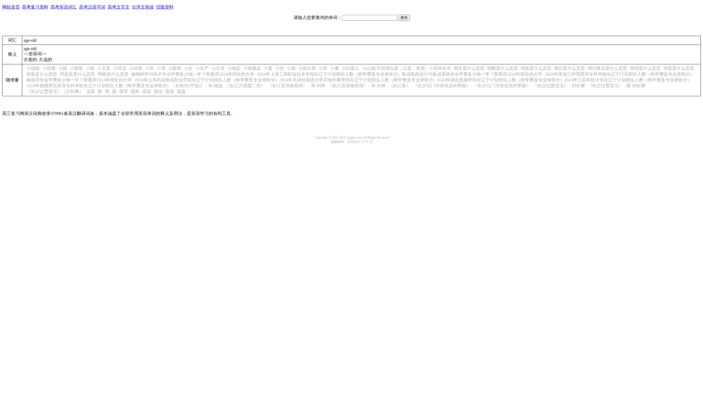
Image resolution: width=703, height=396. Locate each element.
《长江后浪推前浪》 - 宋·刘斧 (296, 85)
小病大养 (307, 68)
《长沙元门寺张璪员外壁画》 (441, 85)
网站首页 (11, 7)
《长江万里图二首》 (245, 85)
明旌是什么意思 (536, 68)
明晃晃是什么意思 (77, 74)
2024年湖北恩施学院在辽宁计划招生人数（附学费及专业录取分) (499, 80)
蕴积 (135, 91)
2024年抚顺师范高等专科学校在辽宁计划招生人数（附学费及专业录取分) (97, 85)
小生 (188, 68)
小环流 (119, 68)
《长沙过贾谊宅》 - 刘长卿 (559, 85)
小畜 (268, 68)
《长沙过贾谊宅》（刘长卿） (54, 91)
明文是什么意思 (469, 68)
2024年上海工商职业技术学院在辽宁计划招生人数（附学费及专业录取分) (328, 74)
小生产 (202, 68)
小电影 (234, 68)
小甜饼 (174, 68)
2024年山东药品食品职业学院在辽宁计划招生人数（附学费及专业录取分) (206, 80)
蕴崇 (123, 91)
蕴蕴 (181, 91)
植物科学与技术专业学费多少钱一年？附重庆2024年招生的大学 (192, 74)
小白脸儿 (350, 68)
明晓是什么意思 (113, 74)
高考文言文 (119, 7)
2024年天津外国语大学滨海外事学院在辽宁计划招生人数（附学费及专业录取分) (356, 80)
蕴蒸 (169, 91)
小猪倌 (76, 68)
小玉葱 (103, 68)
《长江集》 (400, 85)
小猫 (90, 68)
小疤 (279, 68)
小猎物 (33, 68)
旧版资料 (165, 7)
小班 (149, 68)
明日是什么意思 (569, 68)
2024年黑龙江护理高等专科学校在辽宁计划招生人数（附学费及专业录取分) (618, 74)
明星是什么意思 (678, 68)
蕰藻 (90, 91)
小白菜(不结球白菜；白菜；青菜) (394, 68)
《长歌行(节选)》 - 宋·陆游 (197, 85)
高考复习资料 (35, 7)
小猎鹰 (48, 68)
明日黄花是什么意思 (607, 68)
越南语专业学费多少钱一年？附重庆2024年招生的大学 (79, 80)
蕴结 (158, 91)
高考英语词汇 (64, 7)
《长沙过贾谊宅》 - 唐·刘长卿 (616, 85)
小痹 (323, 68)
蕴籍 (146, 91)
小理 (161, 68)
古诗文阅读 (143, 7)
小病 (291, 68)
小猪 (62, 68)
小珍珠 (135, 68)
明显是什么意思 (41, 74)
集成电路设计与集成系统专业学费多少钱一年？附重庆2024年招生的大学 (472, 74)
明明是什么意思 (645, 68)
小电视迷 (252, 68)
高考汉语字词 (92, 7)
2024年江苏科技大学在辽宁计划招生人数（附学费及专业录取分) (626, 80)
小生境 (218, 68)
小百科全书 (440, 68)
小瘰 (334, 68)
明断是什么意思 (502, 68)
